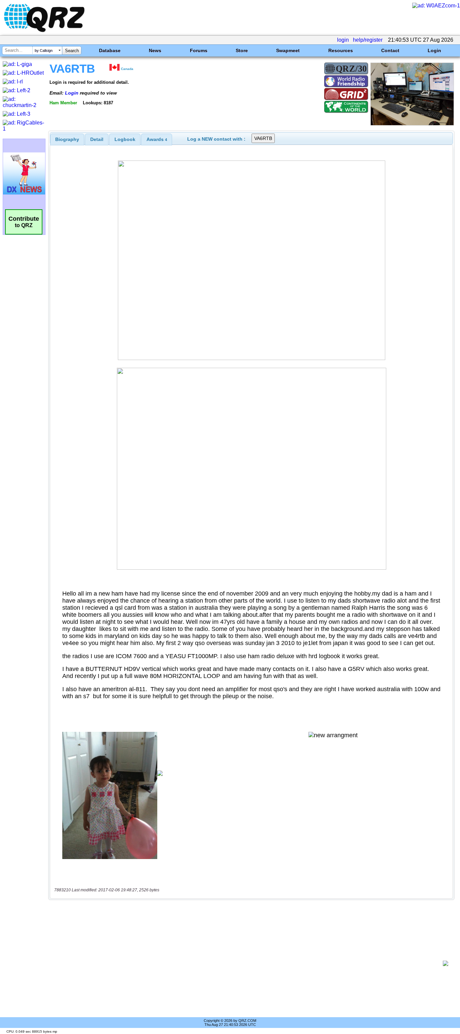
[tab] (67, 139)
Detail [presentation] (96, 139)
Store (242, 50)
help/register (368, 40)
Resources (340, 50)
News (155, 50)
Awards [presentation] (156, 139)
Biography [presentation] (67, 139)
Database (110, 50)
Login (434, 50)
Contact (390, 50)
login (343, 40)
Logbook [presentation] (124, 139)
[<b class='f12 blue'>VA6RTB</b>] (412, 124)
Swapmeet (288, 50)
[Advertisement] (247, 963)
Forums (198, 50)
